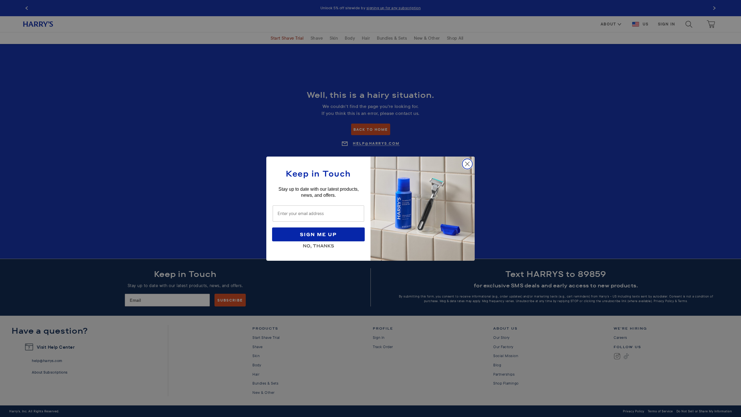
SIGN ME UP (318, 234)
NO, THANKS (318, 245)
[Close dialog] (467, 164)
